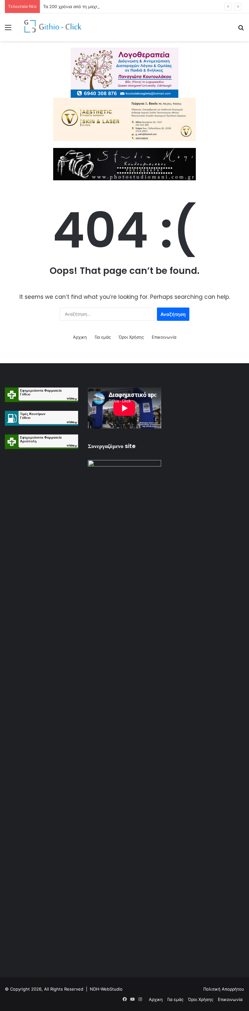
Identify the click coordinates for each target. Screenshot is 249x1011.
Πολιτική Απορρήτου (223, 989)
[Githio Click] (50, 27)
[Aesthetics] (124, 119)
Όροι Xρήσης (131, 337)
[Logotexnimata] (124, 72)
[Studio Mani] (124, 163)
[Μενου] (8, 29)
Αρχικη (80, 337)
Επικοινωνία (164, 337)
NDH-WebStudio (106, 989)
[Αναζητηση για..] (241, 29)
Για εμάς (103, 337)
